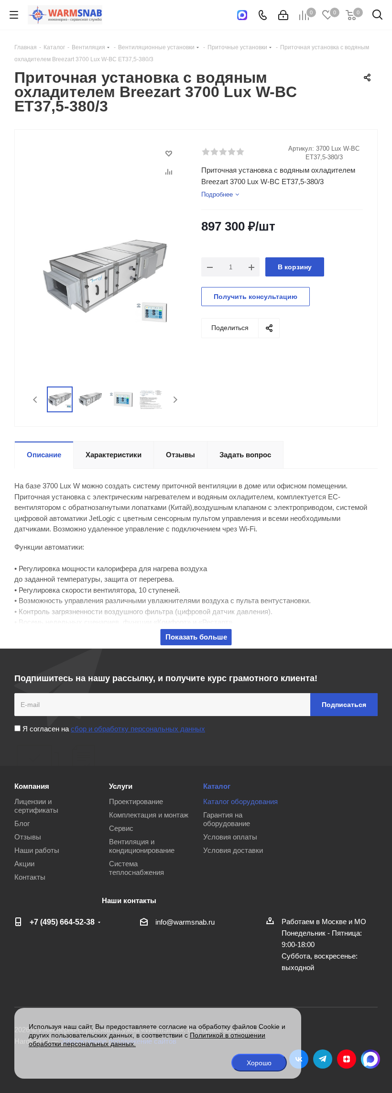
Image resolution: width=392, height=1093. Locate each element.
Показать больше (196, 637)
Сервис (121, 828)
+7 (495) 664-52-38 (62, 921)
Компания (31, 786)
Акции (24, 864)
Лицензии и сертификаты (36, 805)
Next (175, 400)
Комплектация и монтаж (148, 815)
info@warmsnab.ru (185, 922)
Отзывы (27, 837)
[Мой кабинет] (283, 15)
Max (370, 1059)
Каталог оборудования (240, 801)
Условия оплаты (230, 837)
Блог (22, 823)
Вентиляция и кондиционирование (141, 846)
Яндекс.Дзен (346, 1059)
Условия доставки (233, 850)
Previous (36, 400)
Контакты (29, 877)
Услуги (120, 786)
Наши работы (36, 850)
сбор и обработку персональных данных (138, 729)
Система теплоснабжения (136, 868)
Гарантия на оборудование (226, 819)
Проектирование (136, 801)
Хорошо (259, 1063)
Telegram (322, 1059)
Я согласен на (113, 729)
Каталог (216, 786)
